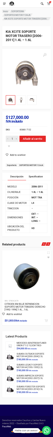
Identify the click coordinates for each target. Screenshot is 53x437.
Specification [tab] (36, 176)
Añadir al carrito (32, 138)
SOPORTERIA (17, 11)
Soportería (11, 165)
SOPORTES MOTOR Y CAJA (17, 15)
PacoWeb (6, 426)
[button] (15, 155)
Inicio (5, 11)
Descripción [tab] (16, 176)
